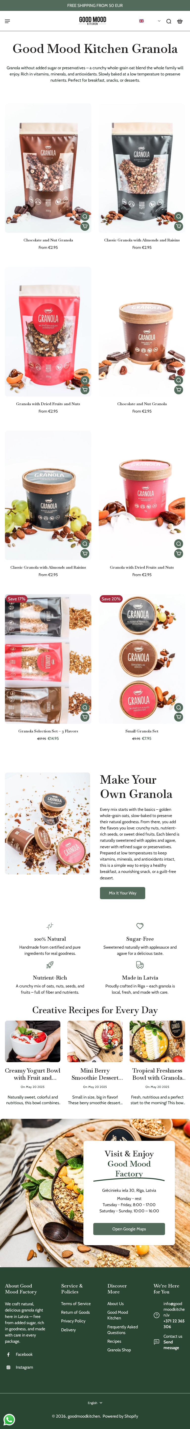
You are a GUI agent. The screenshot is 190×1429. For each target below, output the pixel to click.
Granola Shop (119, 1349)
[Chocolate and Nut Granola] (48, 168)
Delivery (68, 1329)
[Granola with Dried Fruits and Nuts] (48, 332)
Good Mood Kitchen (117, 1315)
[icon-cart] (179, 21)
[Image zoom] (47, 824)
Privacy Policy (73, 1320)
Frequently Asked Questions (122, 1329)
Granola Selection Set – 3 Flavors (48, 731)
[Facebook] (10, 1354)
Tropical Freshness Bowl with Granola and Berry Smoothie (157, 1074)
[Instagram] (10, 1367)
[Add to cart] (84, 226)
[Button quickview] (84, 216)
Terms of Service (76, 1303)
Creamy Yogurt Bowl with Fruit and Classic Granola (32, 1074)
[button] (150, 21)
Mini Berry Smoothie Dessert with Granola (95, 1074)
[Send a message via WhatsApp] (9, 1420)
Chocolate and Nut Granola (48, 240)
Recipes (114, 1341)
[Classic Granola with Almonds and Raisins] (142, 168)
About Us (115, 1303)
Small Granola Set (141, 731)
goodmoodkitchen (84, 1416)
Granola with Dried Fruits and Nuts (48, 403)
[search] (168, 21)
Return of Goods (75, 1312)
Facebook (24, 1354)
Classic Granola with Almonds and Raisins (142, 240)
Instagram (24, 1367)
